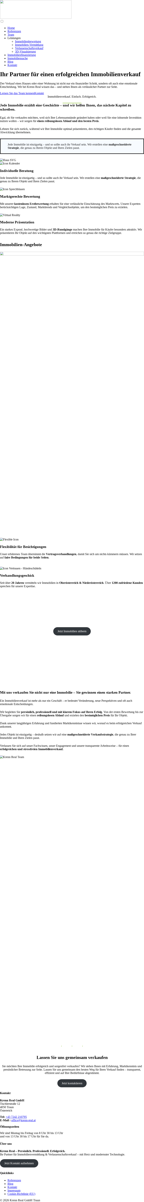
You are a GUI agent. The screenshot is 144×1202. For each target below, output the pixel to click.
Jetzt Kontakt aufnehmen (19, 1163)
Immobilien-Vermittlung (29, 44)
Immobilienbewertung (28, 41)
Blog (10, 61)
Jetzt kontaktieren (72, 1083)
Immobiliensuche (18, 58)
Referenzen (14, 31)
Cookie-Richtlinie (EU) (21, 1193)
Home (11, 27)
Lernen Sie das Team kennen (17, 93)
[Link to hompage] (35, 17)
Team (11, 34)
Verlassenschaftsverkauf (29, 48)
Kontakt (12, 65)
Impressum (14, 1190)
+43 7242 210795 (16, 1116)
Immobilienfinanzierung (22, 55)
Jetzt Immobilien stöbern (72, 631)
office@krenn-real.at (23, 1120)
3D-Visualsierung (25, 51)
